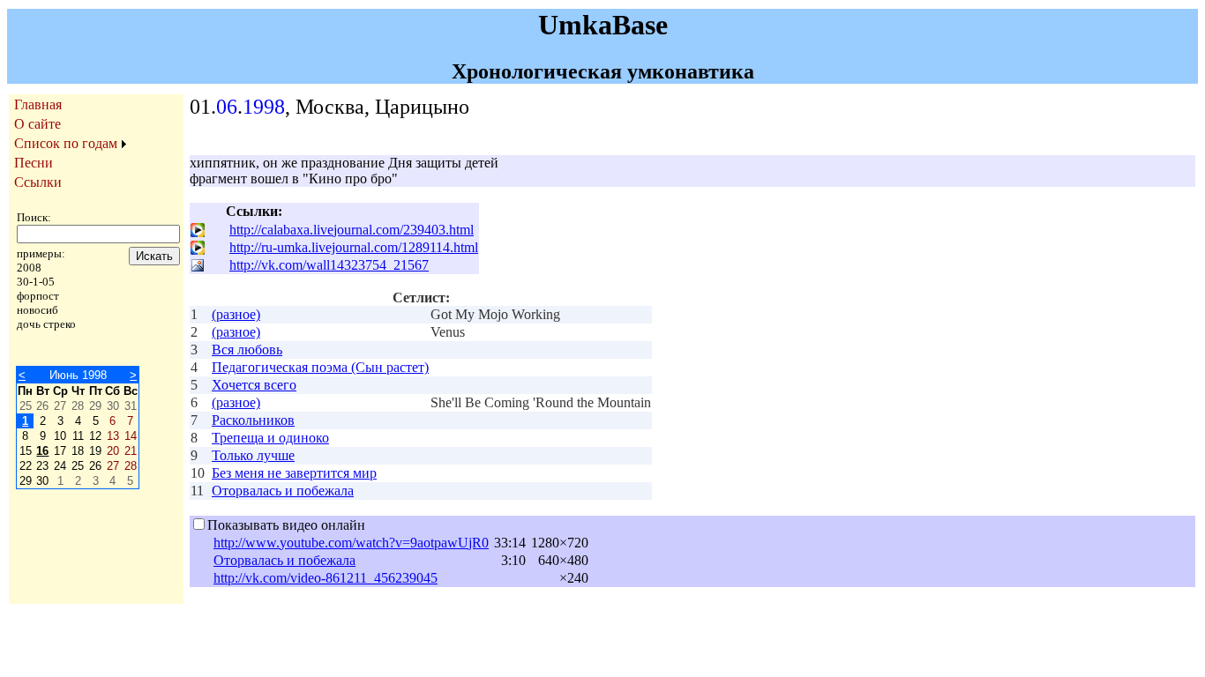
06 (226, 106)
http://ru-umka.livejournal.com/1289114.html (353, 247)
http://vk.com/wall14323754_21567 (329, 264)
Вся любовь (247, 349)
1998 (264, 106)
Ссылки (38, 182)
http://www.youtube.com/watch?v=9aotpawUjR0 (351, 542)
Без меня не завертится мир (294, 472)
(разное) (236, 314)
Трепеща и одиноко (270, 437)
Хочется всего (254, 384)
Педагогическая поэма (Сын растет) (320, 367)
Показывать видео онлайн (286, 524)
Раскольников (253, 420)
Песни (33, 162)
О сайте (37, 123)
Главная (38, 104)
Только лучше (253, 455)
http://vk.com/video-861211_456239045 (325, 577)
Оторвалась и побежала (283, 490)
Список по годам (65, 143)
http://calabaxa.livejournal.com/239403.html (351, 229)
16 (42, 451)
